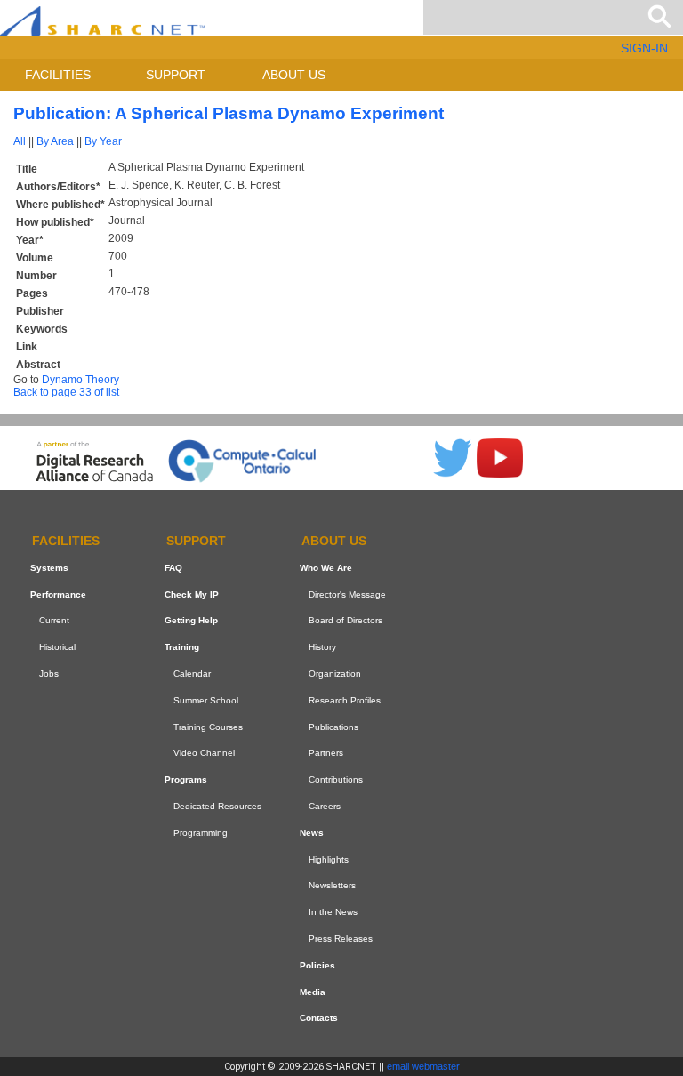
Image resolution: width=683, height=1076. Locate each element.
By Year (103, 141)
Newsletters (332, 885)
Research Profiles (345, 700)
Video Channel (204, 754)
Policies (317, 965)
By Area (55, 141)
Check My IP (192, 594)
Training (182, 647)
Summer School (205, 700)
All (19, 141)
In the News (333, 912)
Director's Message (347, 594)
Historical (57, 647)
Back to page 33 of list (66, 392)
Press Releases (341, 939)
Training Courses (208, 727)
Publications (333, 727)
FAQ (173, 568)
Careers (325, 806)
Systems (49, 568)
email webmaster (423, 1066)
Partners (326, 754)
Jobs (49, 674)
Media (312, 992)
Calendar (192, 674)
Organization (335, 674)
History (322, 647)
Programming (200, 833)
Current (54, 621)
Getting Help (191, 621)
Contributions (336, 779)
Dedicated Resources (217, 806)
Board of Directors (345, 621)
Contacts (319, 1018)
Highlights (329, 859)
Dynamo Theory (80, 379)
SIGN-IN (644, 48)
